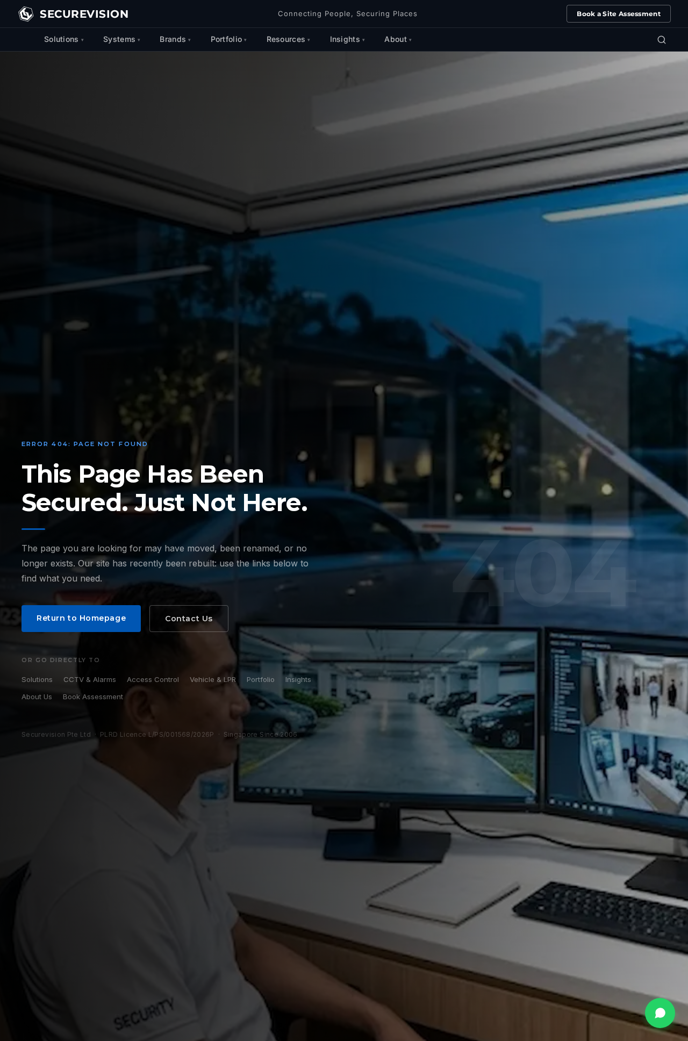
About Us (37, 696)
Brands (173, 39)
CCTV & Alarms (89, 679)
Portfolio (226, 39)
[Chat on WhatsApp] (660, 1013)
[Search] (662, 40)
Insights (345, 39)
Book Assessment (93, 696)
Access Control (153, 679)
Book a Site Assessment (619, 14)
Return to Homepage (81, 618)
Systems (119, 39)
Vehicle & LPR (213, 679)
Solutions (61, 39)
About (395, 39)
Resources (286, 39)
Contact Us (189, 618)
